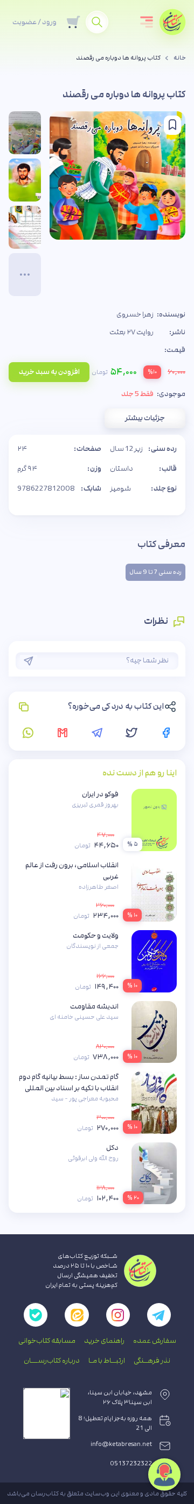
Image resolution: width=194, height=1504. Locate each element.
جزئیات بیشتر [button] (145, 418)
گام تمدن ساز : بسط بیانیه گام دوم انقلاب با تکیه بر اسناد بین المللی (69, 1082)
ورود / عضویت (34, 22)
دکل (112, 1148)
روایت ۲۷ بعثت (131, 332)
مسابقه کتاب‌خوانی (46, 1340)
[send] (28, 661)
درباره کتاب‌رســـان (52, 1360)
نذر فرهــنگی (152, 1360)
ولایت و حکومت (96, 935)
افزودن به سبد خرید (49, 372)
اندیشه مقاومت (94, 1006)
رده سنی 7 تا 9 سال (155, 572)
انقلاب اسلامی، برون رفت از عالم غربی (72, 870)
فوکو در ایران (100, 794)
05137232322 (131, 1463)
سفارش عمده (154, 1340)
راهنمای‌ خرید (104, 1340)
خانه (180, 58)
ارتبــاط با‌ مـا (106, 1360)
